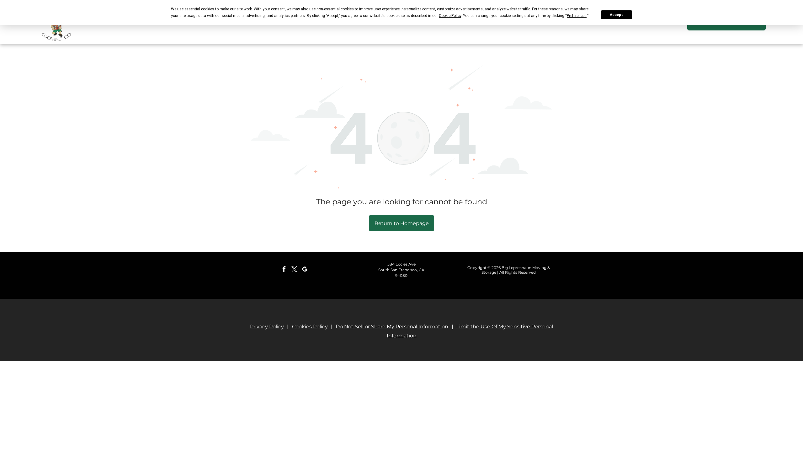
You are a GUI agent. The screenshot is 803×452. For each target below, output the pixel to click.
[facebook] (283, 270)
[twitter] (294, 270)
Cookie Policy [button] (450, 15)
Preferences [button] (577, 15)
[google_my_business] (304, 270)
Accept (616, 15)
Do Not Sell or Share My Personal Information (392, 327)
